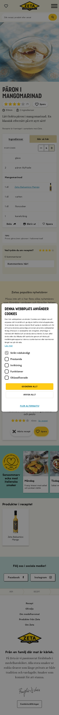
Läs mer (9, 345)
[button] (29, 404)
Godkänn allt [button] (29, 386)
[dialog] (29, 357)
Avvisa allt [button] (29, 394)
